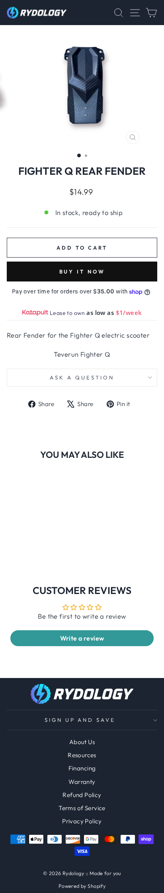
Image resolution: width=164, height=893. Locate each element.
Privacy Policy (82, 821)
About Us (82, 742)
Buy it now (82, 271)
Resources (82, 755)
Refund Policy (81, 795)
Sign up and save (80, 720)
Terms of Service (82, 808)
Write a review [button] (82, 638)
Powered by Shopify (82, 886)
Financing (82, 768)
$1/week (129, 312)
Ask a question (82, 377)
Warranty (81, 782)
